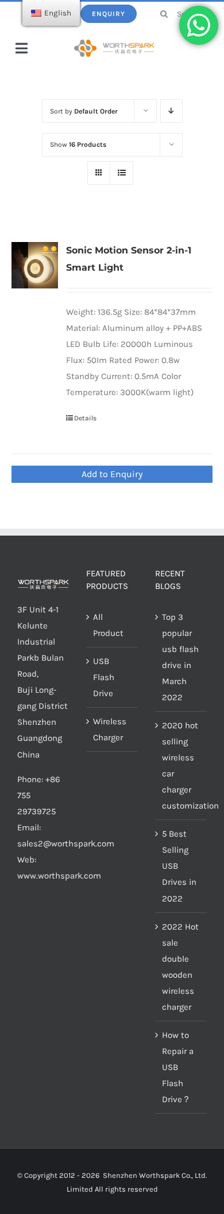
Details (85, 418)
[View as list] (121, 173)
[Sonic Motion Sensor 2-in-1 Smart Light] (34, 265)
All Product (108, 625)
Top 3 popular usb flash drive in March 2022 (180, 657)
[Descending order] (171, 111)
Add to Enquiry (112, 474)
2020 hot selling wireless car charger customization (181, 765)
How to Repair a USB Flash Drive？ (178, 1067)
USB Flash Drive (103, 677)
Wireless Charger (109, 729)
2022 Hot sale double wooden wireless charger (180, 967)
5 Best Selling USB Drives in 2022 (179, 866)
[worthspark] (114, 43)
